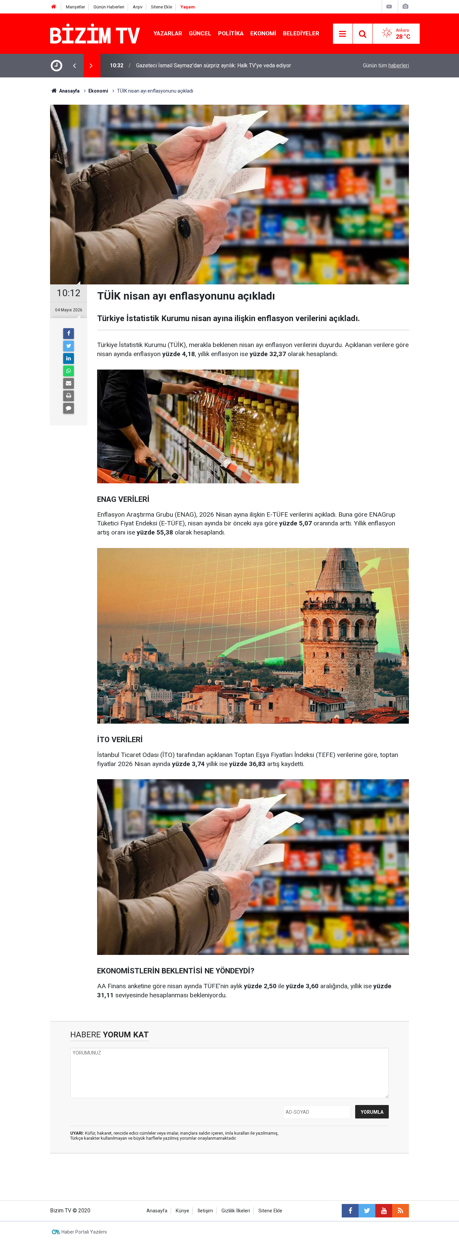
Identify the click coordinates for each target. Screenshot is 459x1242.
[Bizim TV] (95, 33)
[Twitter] (68, 346)
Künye (182, 1211)
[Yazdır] (68, 395)
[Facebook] (68, 333)
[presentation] (74, 66)
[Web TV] (389, 6)
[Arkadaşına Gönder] (68, 383)
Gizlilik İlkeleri (235, 1211)
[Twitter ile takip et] (367, 1210)
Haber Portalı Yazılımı (84, 1232)
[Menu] (343, 34)
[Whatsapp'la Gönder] (68, 371)
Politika (231, 33)
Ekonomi (263, 33)
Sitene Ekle (161, 6)
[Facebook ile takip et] (350, 1210)
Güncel (200, 33)
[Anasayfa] (53, 6)
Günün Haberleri (108, 6)
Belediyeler (301, 33)
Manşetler (75, 6)
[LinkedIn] (68, 358)
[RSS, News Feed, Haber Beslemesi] (400, 1210)
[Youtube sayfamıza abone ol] (383, 1210)
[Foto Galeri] (405, 6)
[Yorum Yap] (68, 408)
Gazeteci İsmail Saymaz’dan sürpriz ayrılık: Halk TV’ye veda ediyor (213, 65)
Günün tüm (386, 65)
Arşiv (137, 6)
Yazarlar (168, 33)
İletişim (205, 1211)
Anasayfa (157, 1211)
